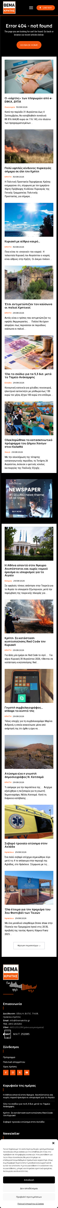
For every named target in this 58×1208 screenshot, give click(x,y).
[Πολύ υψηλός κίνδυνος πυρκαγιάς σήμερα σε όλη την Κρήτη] (29, 146)
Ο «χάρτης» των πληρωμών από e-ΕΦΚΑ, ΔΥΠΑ (28, 99)
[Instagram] (12, 1072)
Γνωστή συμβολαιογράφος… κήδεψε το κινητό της (24, 709)
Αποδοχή (29, 1180)
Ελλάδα (8, 383)
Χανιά (7, 452)
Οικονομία (10, 107)
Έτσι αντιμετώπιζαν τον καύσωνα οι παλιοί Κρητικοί (28, 305)
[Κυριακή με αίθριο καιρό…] (29, 220)
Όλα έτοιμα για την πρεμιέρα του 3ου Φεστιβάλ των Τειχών (27, 911)
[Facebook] (6, 1072)
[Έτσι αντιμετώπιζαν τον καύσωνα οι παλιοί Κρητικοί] (29, 283)
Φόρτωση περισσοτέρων (28, 945)
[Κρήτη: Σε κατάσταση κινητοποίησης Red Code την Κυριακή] (29, 617)
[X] (19, 1072)
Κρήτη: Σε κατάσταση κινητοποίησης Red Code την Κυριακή (25, 641)
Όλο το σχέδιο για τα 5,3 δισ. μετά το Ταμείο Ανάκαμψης (28, 375)
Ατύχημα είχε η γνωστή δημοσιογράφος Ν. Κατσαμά (24, 775)
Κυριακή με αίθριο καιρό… (22, 241)
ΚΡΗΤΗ (8, 177)
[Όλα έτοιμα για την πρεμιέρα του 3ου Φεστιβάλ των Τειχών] (29, 888)
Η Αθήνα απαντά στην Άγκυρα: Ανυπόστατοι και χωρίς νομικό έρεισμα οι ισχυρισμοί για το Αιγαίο (26, 570)
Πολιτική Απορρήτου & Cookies (30, 1203)
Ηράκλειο (9, 852)
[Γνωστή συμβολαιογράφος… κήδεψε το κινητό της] (29, 686)
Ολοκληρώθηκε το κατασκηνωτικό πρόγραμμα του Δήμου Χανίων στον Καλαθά (28, 443)
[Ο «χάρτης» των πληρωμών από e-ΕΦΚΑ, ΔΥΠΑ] (29, 77)
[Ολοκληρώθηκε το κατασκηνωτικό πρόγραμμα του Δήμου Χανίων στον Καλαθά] (29, 418)
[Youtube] (26, 1072)
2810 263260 (15, 1023)
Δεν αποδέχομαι (29, 1188)
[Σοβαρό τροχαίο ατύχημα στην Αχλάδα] (29, 822)
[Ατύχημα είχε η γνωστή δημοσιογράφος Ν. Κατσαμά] (29, 752)
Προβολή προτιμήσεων (29, 1196)
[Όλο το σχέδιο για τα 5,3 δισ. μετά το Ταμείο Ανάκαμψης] (29, 352)
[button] (53, 1143)
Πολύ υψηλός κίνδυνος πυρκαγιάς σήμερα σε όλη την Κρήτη (28, 169)
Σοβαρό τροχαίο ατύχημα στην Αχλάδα (26, 845)
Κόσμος (8, 581)
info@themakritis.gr (20, 1020)
